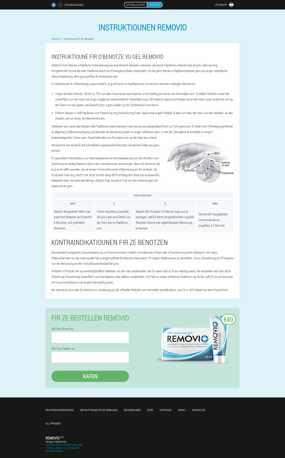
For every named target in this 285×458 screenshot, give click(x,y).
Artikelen (165, 410)
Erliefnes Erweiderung (60, 410)
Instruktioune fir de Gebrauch (98, 410)
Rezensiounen (132, 410)
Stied (150, 410)
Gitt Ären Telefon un (63, 348)
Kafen (90, 376)
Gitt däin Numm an (62, 328)
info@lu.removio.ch (56, 441)
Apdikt (182, 410)
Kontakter (198, 410)
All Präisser (53, 423)
